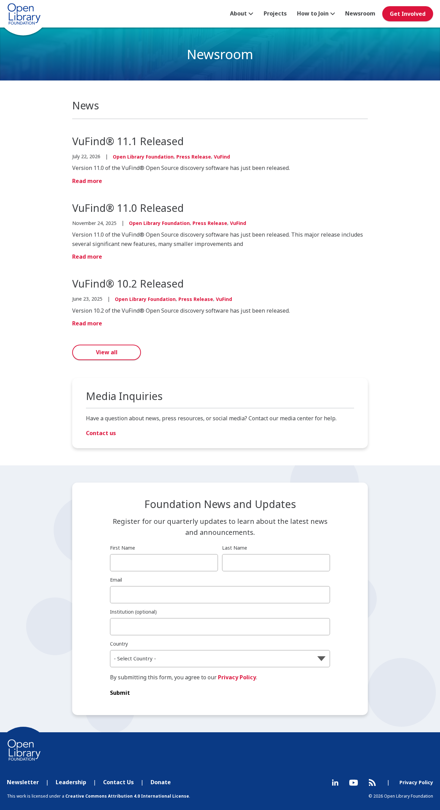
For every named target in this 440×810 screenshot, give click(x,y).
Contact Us (118, 782)
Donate (161, 782)
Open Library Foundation (143, 156)
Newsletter (23, 782)
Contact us (101, 433)
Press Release (193, 156)
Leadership (71, 782)
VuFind (222, 156)
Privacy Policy (237, 677)
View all (107, 352)
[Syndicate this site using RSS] (372, 782)
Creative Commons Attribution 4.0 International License (127, 796)
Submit (120, 693)
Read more (87, 181)
